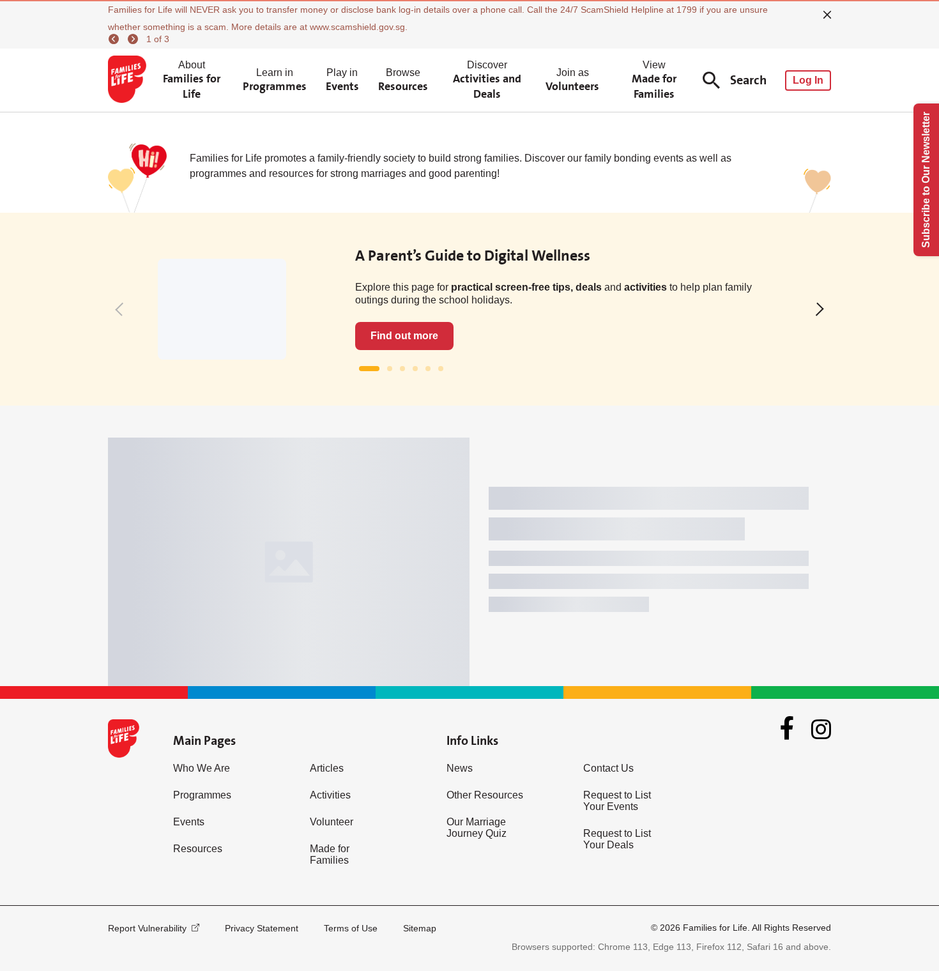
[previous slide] (425, 565)
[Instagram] (821, 708)
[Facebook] (786, 708)
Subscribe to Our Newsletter (925, 180)
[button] (121, 309)
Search (748, 80)
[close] (827, 15)
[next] (134, 39)
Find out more (404, 335)
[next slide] (455, 565)
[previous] (115, 39)
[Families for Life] (129, 80)
